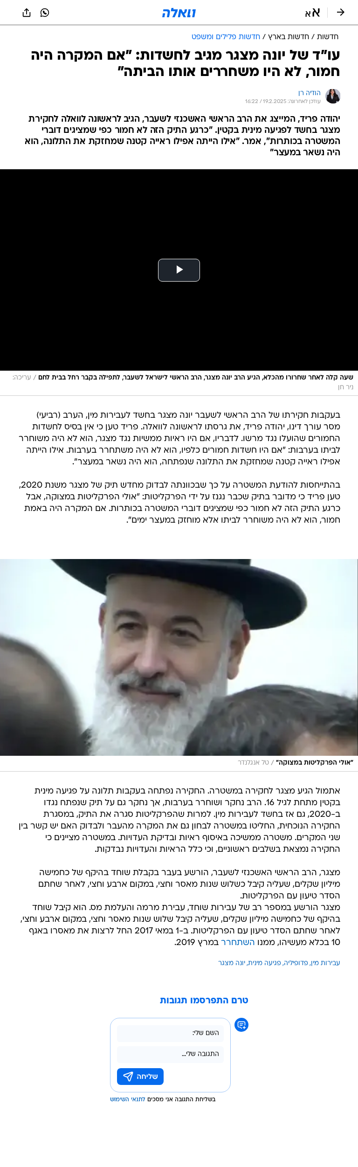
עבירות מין (325, 963)
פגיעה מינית (264, 963)
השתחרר (238, 943)
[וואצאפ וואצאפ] (44, 12)
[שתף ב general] (26, 12)
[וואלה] (179, 12)
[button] (312, 12)
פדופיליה (296, 963)
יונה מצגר (231, 963)
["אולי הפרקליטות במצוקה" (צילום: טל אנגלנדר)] (179, 665)
